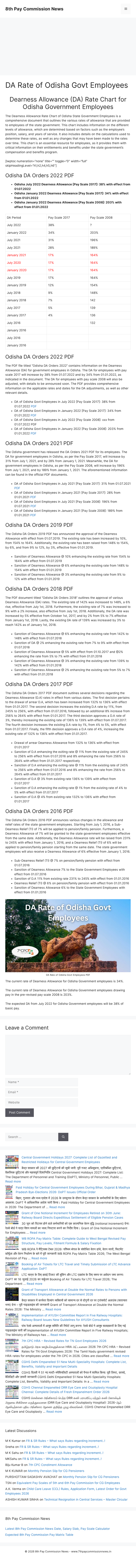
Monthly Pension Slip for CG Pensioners (56, 1471)
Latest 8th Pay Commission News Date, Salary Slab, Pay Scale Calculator (57, 1528)
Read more (13, 1181)
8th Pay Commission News (34, 8)
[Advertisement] (68, 42)
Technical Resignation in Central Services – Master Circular (86, 1499)
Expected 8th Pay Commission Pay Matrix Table (39, 1534)
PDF (34, 406)
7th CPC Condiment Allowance (50, 1465)
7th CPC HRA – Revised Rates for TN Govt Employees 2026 (64, 1341)
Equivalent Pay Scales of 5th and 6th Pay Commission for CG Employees (68, 1483)
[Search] (63, 1137)
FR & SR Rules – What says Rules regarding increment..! (65, 1441)
